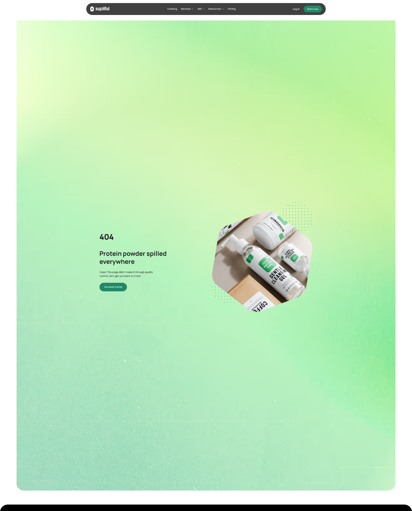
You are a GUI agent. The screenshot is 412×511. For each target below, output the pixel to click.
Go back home (113, 287)
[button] (187, 9)
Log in (296, 9)
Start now (312, 9)
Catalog (172, 8)
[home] (99, 9)
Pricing (232, 8)
